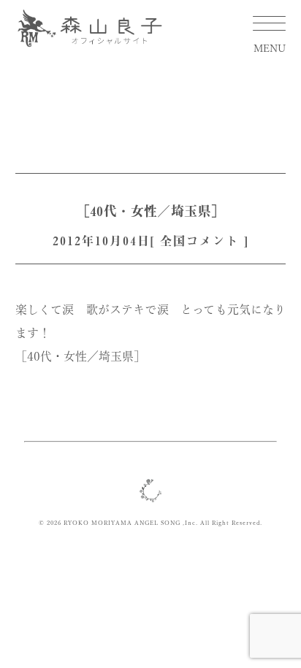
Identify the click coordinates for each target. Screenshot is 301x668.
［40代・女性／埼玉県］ (151, 211)
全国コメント (199, 241)
